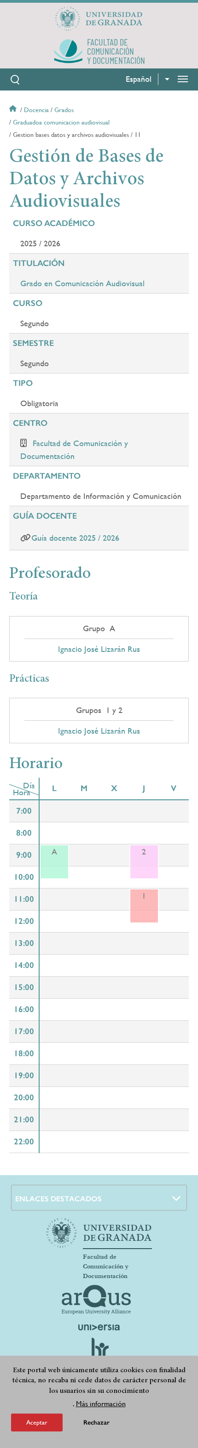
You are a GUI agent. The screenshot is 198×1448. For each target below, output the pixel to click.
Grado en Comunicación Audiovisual (82, 283)
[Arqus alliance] (96, 1299)
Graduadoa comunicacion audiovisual (61, 122)
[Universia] (99, 1327)
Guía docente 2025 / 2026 (75, 538)
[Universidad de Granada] (99, 18)
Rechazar (96, 1422)
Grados (64, 109)
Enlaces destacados (58, 1198)
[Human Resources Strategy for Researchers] (99, 1352)
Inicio (13, 109)
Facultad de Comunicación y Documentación (105, 1266)
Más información (101, 1403)
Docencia (36, 109)
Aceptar (36, 1422)
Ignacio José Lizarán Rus (99, 649)
